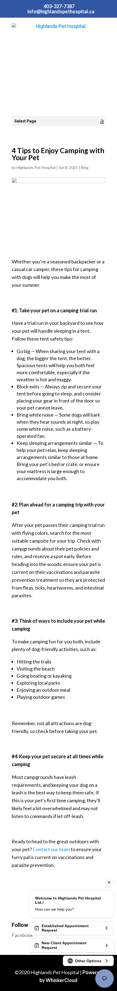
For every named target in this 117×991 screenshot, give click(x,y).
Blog (84, 167)
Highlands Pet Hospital (36, 167)
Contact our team (51, 849)
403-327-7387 (59, 6)
